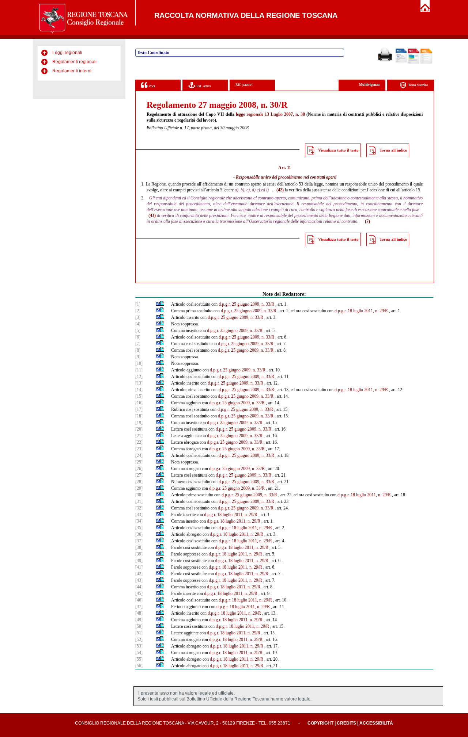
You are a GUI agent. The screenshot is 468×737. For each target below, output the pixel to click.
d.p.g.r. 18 (346, 494)
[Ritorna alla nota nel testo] (158, 304)
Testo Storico (418, 85)
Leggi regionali (67, 52)
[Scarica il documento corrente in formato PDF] (413, 62)
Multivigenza (369, 85)
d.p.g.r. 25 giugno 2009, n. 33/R (246, 304)
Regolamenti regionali (74, 61)
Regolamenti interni (71, 70)
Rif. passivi (244, 85)
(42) (280, 189)
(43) (152, 215)
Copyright (320, 723)
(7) (367, 221)
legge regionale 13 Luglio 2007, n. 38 (270, 114)
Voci (151, 86)
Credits (346, 723)
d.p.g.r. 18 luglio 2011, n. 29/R (361, 310)
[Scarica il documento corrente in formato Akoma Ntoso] (426, 62)
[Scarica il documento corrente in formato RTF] (401, 61)
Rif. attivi (203, 86)
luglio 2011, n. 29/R (373, 494)
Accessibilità (376, 723)
